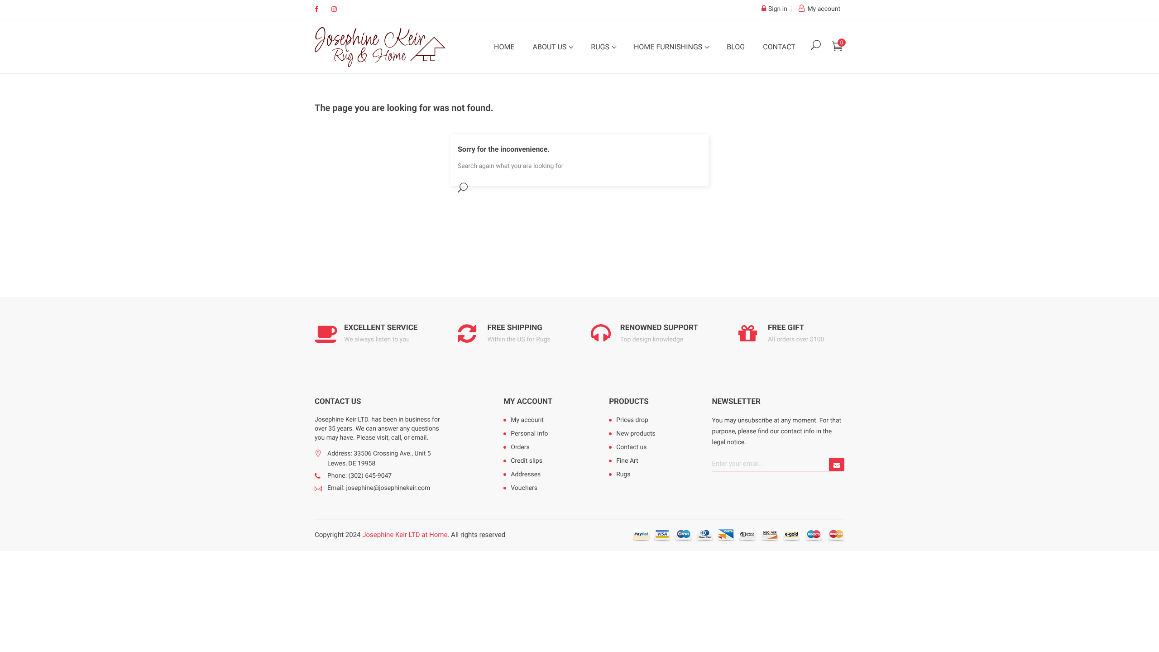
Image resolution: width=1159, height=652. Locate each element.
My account (527, 401)
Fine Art (627, 461)
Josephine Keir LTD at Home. (405, 535)
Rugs (601, 47)
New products (636, 433)
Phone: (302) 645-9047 (359, 475)
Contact (779, 47)
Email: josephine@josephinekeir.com (378, 488)
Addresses (526, 474)
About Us (550, 47)
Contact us (631, 447)
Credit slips (526, 461)
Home (504, 47)
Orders (520, 447)
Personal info (529, 433)
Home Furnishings (669, 47)
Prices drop (632, 420)
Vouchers (524, 488)
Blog (736, 47)
